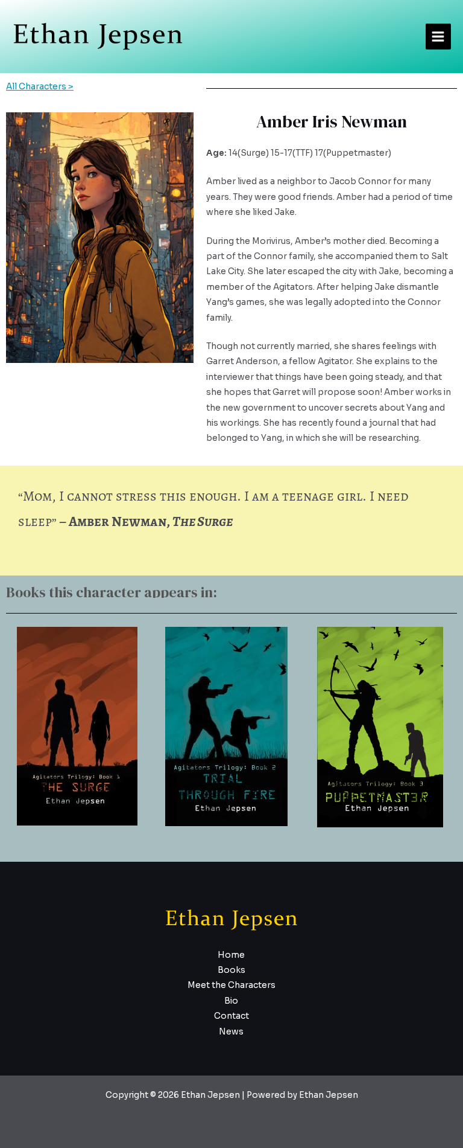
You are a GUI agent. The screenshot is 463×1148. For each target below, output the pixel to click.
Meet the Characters (231, 985)
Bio (231, 1001)
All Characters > (40, 87)
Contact (231, 1016)
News (231, 1032)
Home (231, 955)
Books (231, 970)
